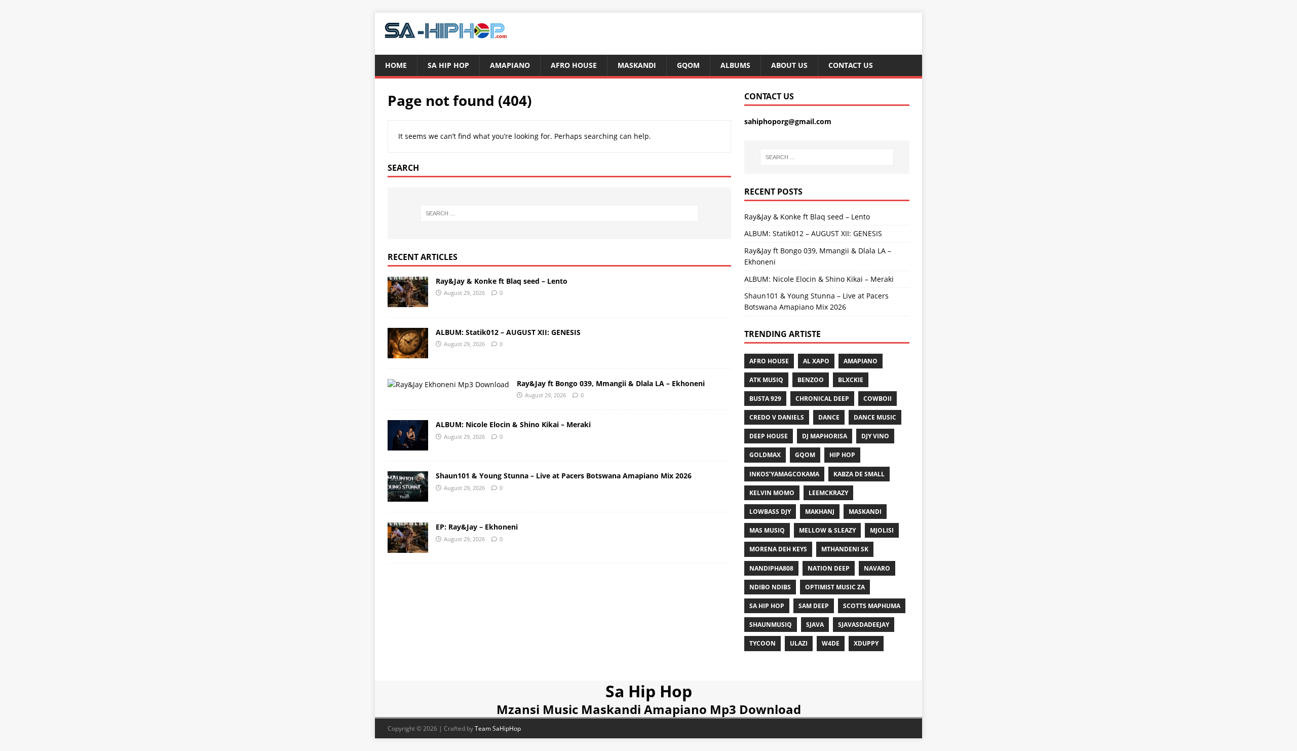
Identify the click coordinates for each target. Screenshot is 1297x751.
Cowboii (877, 398)
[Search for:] (559, 213)
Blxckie (850, 379)
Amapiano (510, 65)
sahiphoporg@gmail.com (787, 121)
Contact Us (850, 65)
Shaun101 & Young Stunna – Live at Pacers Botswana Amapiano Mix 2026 (564, 475)
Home (396, 65)
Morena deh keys (778, 549)
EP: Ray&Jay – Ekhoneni (477, 527)
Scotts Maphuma (871, 606)
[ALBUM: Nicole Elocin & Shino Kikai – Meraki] (408, 444)
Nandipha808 (771, 568)
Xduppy (866, 643)
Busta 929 (765, 398)
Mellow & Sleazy (827, 530)
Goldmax (765, 454)
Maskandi (637, 65)
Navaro (877, 568)
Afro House (574, 65)
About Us (789, 65)
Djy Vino (875, 436)
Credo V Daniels (776, 417)
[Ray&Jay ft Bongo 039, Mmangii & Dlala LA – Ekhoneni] (448, 384)
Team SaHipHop (498, 728)
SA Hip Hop (766, 606)
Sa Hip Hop (448, 65)
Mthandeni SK (844, 549)
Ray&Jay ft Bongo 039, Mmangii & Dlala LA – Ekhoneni (611, 383)
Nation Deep (829, 568)
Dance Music (875, 417)
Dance (829, 417)
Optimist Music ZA (835, 587)
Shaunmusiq (770, 624)
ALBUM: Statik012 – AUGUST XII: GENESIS (508, 332)
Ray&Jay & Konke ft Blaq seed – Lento (501, 281)
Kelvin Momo (771, 493)
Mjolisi (882, 530)
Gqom (688, 65)
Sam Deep (813, 606)
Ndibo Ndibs (770, 587)
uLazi (799, 643)
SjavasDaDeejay (863, 624)
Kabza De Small (859, 474)
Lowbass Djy (770, 511)
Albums (735, 65)
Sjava (815, 624)
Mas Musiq (767, 530)
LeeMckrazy (828, 493)
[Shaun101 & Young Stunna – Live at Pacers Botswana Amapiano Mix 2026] (408, 496)
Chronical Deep (822, 398)
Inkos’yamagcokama (784, 474)
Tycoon (762, 643)
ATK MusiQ (766, 379)
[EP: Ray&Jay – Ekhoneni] (408, 547)
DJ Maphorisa (824, 436)
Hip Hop (842, 454)
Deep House (768, 436)
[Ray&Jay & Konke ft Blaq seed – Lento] (408, 301)
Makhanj (819, 511)
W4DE (831, 643)
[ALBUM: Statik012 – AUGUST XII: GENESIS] (408, 352)
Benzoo (810, 379)
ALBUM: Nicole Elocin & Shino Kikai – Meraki (513, 424)
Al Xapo (816, 361)
